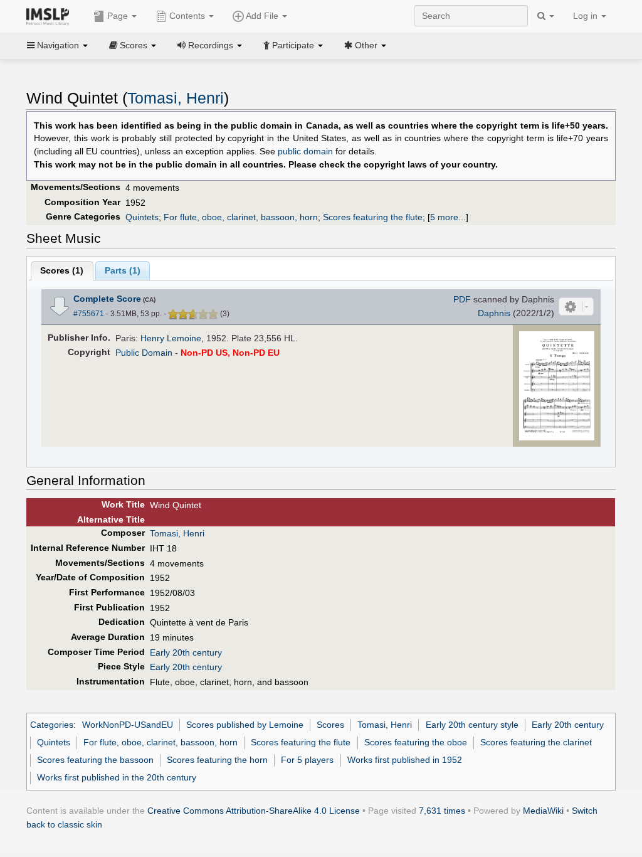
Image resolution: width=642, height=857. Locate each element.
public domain (305, 151)
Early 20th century (186, 652)
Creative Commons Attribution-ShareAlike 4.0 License (253, 811)
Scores (330, 725)
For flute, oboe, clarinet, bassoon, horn (241, 217)
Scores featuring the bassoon (95, 760)
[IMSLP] (50, 15)
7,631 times (442, 811)
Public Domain (143, 353)
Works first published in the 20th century (116, 777)
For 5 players (307, 760)
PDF (462, 299)
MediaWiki (543, 811)
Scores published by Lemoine (244, 725)
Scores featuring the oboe (415, 742)
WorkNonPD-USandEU (127, 725)
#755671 (88, 313)
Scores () (61, 270)
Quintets (142, 217)
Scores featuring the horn (217, 760)
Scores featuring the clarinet (536, 742)
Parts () (122, 270)
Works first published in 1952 (404, 760)
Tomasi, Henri (175, 98)
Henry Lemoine (170, 338)
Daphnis (494, 313)
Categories (51, 725)
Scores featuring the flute (373, 217)
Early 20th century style (472, 725)
